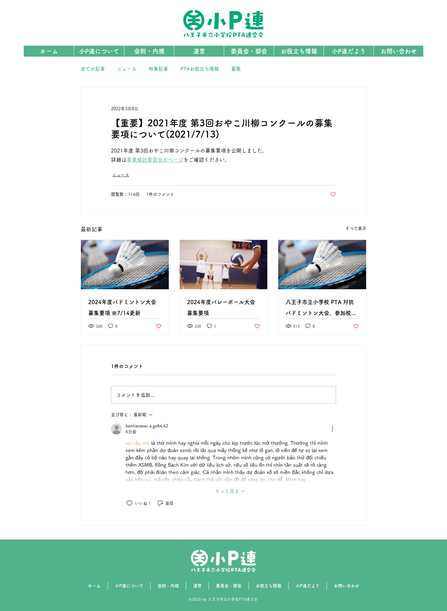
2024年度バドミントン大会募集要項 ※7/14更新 (122, 307)
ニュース (127, 68)
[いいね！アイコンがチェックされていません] (129, 503)
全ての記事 (93, 68)
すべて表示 (355, 228)
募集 (236, 68)
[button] (249, 51)
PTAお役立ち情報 (199, 68)
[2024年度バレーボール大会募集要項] (224, 264)
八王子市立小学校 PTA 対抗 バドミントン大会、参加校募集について (321, 308)
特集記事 (158, 68)
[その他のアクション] (332, 429)
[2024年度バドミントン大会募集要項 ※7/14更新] (125, 264)
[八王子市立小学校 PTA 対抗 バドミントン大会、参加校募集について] (322, 264)
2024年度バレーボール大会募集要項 (221, 307)
